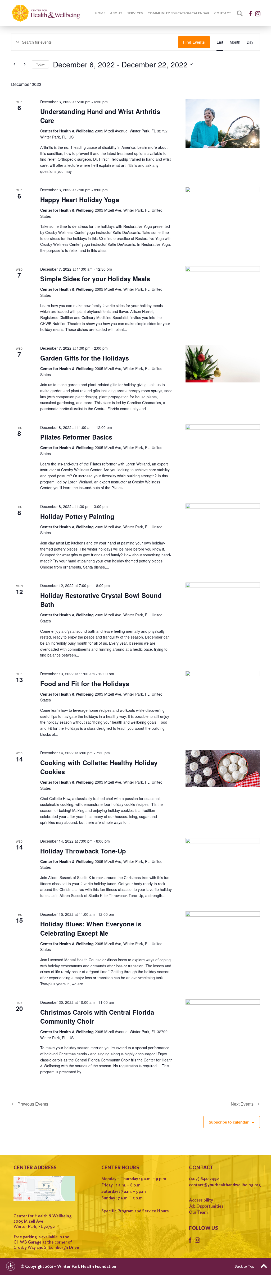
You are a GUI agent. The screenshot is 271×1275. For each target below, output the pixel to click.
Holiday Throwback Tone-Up (83, 850)
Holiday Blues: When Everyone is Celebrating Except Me (90, 928)
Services (135, 13)
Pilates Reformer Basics (76, 436)
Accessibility (201, 1200)
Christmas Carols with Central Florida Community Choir (97, 1016)
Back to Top (244, 1266)
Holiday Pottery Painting (77, 516)
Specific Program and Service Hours (135, 1210)
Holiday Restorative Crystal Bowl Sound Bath (101, 600)
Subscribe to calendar (229, 1122)
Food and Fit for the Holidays (84, 683)
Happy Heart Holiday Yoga (79, 199)
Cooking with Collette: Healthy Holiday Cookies (98, 767)
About (116, 13)
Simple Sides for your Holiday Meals (95, 278)
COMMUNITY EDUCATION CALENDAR (178, 13)
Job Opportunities (206, 1206)
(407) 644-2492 (204, 1178)
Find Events (194, 42)
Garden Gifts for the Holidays (84, 357)
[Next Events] (24, 64)
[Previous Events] (14, 64)
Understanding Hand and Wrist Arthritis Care (100, 116)
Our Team (198, 1212)
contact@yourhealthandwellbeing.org (223, 1184)
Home (100, 13)
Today (40, 64)
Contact (222, 13)
